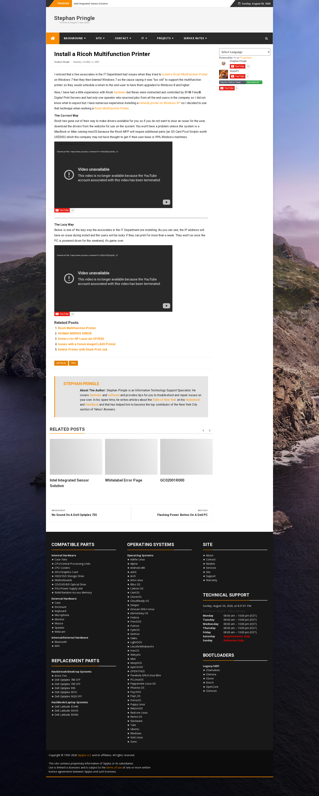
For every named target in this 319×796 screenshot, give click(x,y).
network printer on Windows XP (159, 103)
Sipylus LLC (84, 755)
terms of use (114, 767)
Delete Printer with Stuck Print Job (82, 349)
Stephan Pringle (74, 18)
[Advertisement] (203, 19)
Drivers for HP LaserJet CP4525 (81, 339)
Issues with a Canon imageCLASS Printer (87, 344)
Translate (246, 57)
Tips (73, 363)
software (114, 395)
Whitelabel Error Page (123, 480)
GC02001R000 (172, 480)
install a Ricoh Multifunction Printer (185, 74)
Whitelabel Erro (82, 3)
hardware (120, 92)
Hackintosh (193, 400)
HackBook (92, 404)
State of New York (164, 400)
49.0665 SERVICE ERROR (75, 333)
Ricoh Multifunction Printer (111, 108)
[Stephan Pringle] (52, 38)
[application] (113, 175)
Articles (61, 363)
